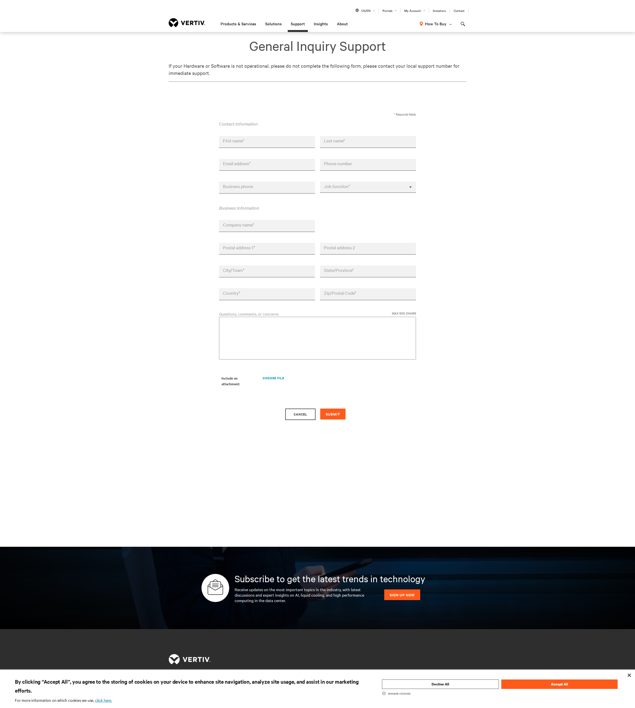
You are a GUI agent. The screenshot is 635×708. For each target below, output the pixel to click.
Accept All (559, 684)
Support (298, 23)
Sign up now (402, 594)
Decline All (440, 684)
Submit (333, 414)
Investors (439, 10)
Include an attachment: (231, 381)
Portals (387, 10)
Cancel (300, 414)
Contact (459, 10)
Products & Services (238, 23)
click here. (103, 700)
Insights (321, 23)
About (342, 23)
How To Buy (435, 23)
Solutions (273, 23)
